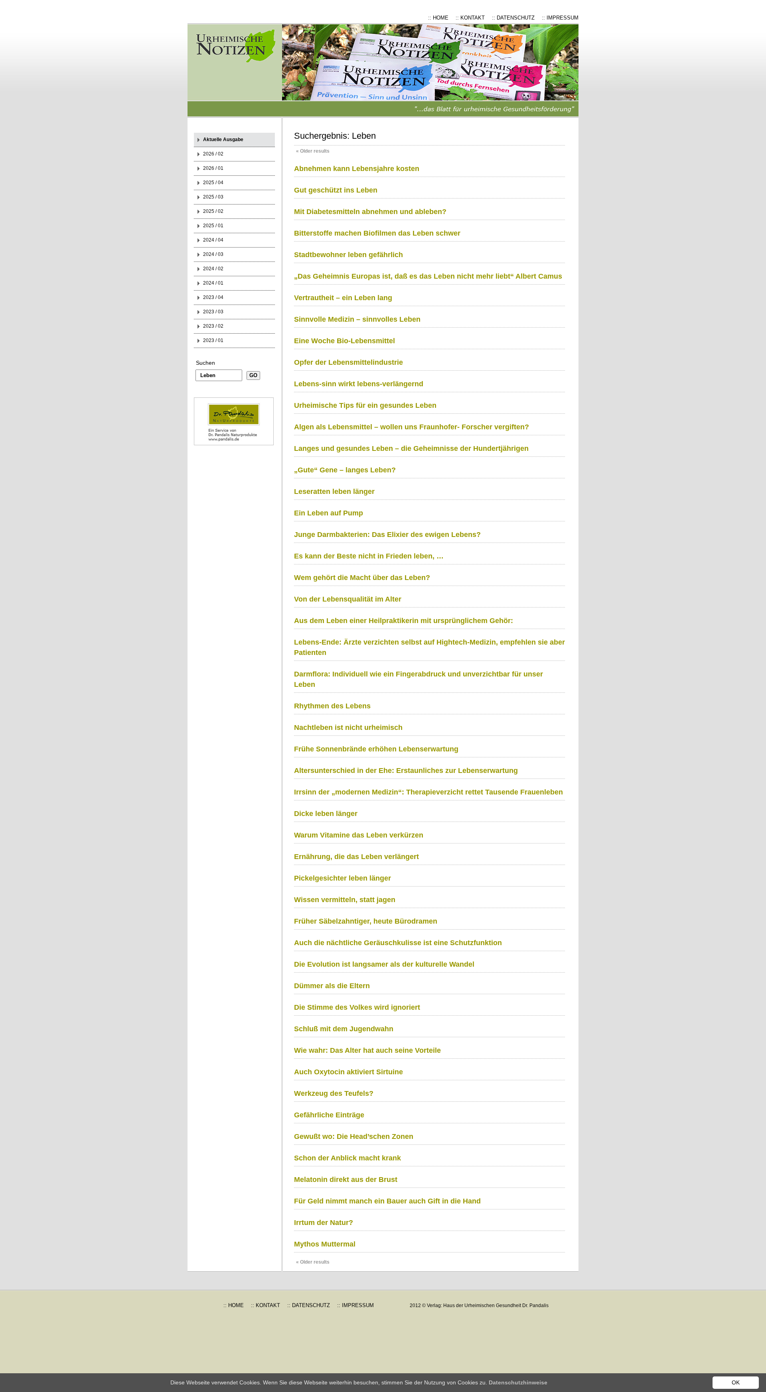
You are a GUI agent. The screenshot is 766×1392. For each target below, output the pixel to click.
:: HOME (438, 18)
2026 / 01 (213, 168)
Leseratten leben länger (334, 491)
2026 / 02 (213, 154)
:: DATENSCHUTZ (513, 18)
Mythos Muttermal (324, 1244)
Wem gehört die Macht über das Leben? (362, 578)
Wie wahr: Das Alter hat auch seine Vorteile (367, 1050)
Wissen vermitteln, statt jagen (344, 900)
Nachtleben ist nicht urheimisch (348, 727)
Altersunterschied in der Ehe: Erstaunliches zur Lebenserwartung (406, 771)
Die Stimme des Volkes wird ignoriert (357, 1007)
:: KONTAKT (470, 18)
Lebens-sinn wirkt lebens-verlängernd (358, 384)
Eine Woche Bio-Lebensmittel (344, 341)
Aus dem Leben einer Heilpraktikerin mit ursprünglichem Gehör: (403, 621)
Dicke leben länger (325, 814)
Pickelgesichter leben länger (342, 878)
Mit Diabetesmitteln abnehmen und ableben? (370, 212)
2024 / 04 (213, 240)
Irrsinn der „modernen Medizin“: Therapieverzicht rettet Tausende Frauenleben (428, 792)
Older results (313, 151)
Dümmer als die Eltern (332, 986)
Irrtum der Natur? (323, 1223)
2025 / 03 (213, 197)
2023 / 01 (213, 340)
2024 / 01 (213, 283)
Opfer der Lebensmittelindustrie (348, 362)
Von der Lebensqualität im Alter (347, 599)
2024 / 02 (213, 268)
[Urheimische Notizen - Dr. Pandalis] (241, 70)
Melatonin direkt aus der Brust (345, 1180)
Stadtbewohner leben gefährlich (348, 255)
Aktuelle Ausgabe (223, 139)
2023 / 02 (213, 326)
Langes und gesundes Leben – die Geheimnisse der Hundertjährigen (411, 448)
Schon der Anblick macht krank (347, 1158)
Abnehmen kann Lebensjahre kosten (356, 169)
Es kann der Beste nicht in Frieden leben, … (369, 556)
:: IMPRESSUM (560, 18)
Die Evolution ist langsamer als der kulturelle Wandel (384, 964)
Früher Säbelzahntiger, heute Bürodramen (365, 921)
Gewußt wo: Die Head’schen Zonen (353, 1136)
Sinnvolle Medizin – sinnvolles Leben (357, 319)
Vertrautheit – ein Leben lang (343, 298)
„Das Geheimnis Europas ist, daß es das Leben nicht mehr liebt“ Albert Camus (428, 276)
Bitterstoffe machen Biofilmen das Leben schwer (377, 233)
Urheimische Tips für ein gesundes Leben (365, 405)
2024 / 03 (213, 254)
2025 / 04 (213, 182)
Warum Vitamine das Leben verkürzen (358, 835)
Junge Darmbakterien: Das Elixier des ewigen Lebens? (387, 535)
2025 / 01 (213, 225)
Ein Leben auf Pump (328, 513)
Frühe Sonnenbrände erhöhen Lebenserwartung (376, 749)
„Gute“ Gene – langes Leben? (345, 470)
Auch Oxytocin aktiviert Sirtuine (348, 1072)
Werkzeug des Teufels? (333, 1093)
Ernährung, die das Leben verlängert (356, 857)
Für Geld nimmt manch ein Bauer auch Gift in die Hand (387, 1201)
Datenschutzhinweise (518, 1382)
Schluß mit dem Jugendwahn (343, 1029)
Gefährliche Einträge (329, 1115)
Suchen (205, 363)
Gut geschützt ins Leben (335, 190)
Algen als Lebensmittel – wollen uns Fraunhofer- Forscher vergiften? (411, 427)
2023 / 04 (213, 297)
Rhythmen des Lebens (332, 706)
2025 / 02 (213, 211)
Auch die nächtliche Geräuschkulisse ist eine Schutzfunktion (398, 943)
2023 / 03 (213, 312)
